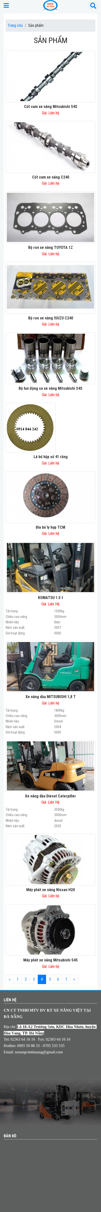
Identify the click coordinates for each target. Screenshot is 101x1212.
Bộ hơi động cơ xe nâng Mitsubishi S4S (50, 388)
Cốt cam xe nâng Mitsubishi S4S (50, 106)
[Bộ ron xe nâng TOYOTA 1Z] (50, 217)
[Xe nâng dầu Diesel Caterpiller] (50, 765)
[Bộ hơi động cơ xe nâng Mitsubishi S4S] (50, 358)
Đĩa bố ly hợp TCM (50, 527)
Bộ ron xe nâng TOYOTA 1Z (50, 247)
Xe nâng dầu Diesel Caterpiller (50, 796)
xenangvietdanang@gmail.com (39, 1052)
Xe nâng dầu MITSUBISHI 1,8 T (50, 696)
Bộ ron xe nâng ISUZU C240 (50, 318)
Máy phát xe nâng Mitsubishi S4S (50, 960)
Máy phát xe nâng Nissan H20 (50, 889)
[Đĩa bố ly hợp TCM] (50, 496)
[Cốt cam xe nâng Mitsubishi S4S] (50, 76)
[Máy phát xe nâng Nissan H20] (50, 859)
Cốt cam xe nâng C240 (50, 177)
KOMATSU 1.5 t (50, 597)
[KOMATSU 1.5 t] (50, 567)
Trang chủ (15, 25)
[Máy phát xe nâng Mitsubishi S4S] (50, 929)
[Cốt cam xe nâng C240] (50, 146)
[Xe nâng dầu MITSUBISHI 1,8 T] (50, 666)
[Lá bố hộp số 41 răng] (31, 427)
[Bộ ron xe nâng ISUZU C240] (50, 287)
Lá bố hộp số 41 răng (51, 456)
